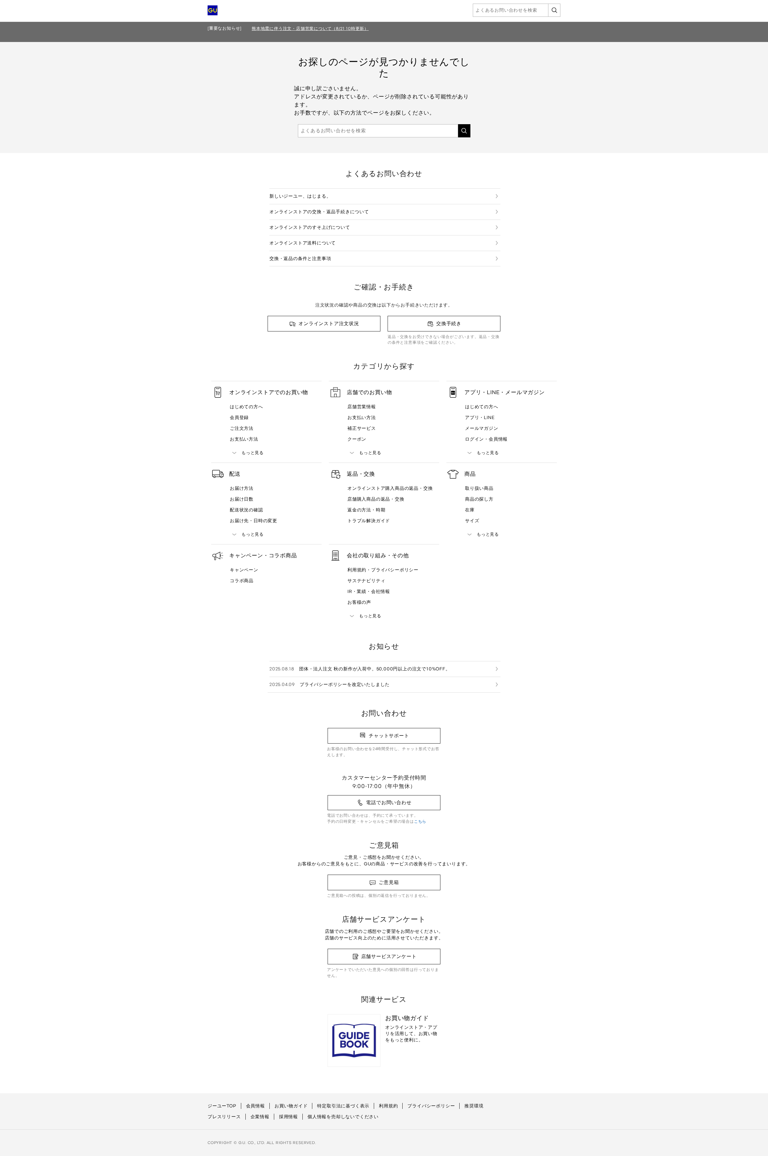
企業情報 (259, 1116)
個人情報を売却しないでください (343, 1116)
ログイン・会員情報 (486, 439)
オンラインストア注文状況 (328, 323)
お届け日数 (242, 499)
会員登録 (239, 417)
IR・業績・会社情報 (368, 591)
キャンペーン (244, 570)
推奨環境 (473, 1106)
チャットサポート (389, 735)
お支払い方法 (244, 439)
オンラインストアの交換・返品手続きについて (319, 211)
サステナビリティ (366, 580)
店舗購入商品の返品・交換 (375, 499)
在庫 (470, 510)
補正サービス (361, 428)
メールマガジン (481, 428)
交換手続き (448, 323)
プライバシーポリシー (431, 1106)
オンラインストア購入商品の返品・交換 (390, 488)
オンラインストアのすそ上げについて (309, 227)
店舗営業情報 (361, 406)
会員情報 (255, 1106)
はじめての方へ (246, 406)
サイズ (472, 520)
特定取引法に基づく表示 (343, 1106)
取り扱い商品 (479, 488)
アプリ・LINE (479, 417)
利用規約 (388, 1106)
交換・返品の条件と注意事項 (300, 258)
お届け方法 (242, 488)
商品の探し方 (479, 499)
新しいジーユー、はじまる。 (300, 196)
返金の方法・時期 (366, 510)
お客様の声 (359, 602)
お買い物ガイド (291, 1106)
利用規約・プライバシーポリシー (382, 570)
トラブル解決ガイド (368, 520)
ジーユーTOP (222, 1106)
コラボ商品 (242, 580)
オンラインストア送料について (302, 243)
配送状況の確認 (246, 510)
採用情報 (288, 1116)
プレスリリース (224, 1116)
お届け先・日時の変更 (253, 520)
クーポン (356, 439)
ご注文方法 (242, 428)
